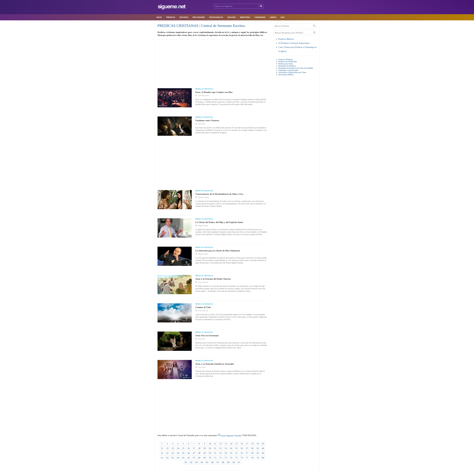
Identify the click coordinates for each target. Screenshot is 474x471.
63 (173, 457)
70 (210, 457)
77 (247, 457)
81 (186, 462)
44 (178, 453)
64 (178, 457)
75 (236, 457)
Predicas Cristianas (204, 89)
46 (189, 453)
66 (189, 457)
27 (194, 448)
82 (191, 462)
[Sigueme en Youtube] (230, 435)
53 (226, 453)
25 (183, 448)
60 (263, 453)
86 (212, 462)
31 (215, 448)
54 (231, 453)
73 (226, 457)
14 (231, 443)
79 (258, 457)
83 (196, 462)
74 (231, 457)
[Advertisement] (212, 66)
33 (226, 448)
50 (210, 453)
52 (220, 453)
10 (210, 443)
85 (207, 462)
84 (202, 462)
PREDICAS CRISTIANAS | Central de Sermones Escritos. (202, 26)
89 (228, 462)
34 (231, 448)
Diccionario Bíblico (286, 75)
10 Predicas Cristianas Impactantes (294, 43)
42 (167, 453)
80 (263, 457)
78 (252, 457)
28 (199, 448)
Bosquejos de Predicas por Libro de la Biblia (295, 68)
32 (220, 448)
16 (242, 443)
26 (189, 448)
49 (204, 453)
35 (236, 448)
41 (162, 453)
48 (199, 453)
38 (252, 448)
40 (263, 448)
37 (247, 448)
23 (173, 448)
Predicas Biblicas (286, 39)
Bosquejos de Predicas (287, 66)
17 (247, 443)
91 (239, 462)
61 (162, 457)
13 (226, 443)
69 (204, 457)
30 (210, 448)
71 (215, 457)
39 (258, 448)
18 (252, 443)
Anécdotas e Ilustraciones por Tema (292, 72)
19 (258, 443)
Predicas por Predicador (287, 61)
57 (247, 453)
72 (220, 457)
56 (242, 453)
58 (252, 453)
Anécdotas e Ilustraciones (288, 70)
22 (167, 448)
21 (162, 448)
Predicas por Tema (285, 64)
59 (258, 453)
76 (242, 457)
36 (242, 448)
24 (178, 448)
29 (204, 448)
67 (194, 457)
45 (183, 453)
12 (220, 443)
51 (215, 453)
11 (215, 443)
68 (199, 457)
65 (183, 457)
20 (263, 443)
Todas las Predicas (285, 59)
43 (173, 453)
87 (218, 462)
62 (167, 457)
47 (194, 453)
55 (236, 453)
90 (234, 462)
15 (236, 443)
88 (223, 462)
